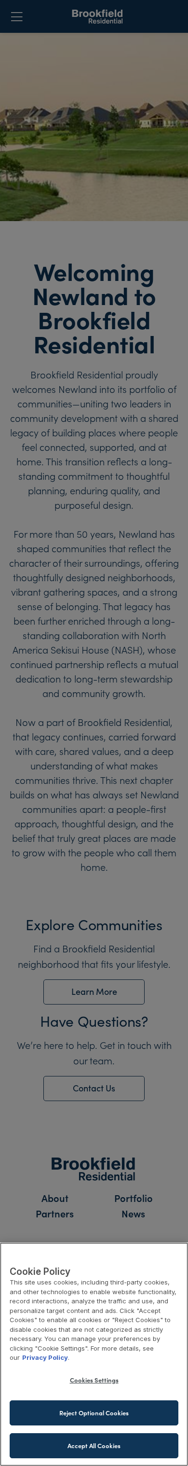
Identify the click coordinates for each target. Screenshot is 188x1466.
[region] (94, 1354)
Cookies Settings (94, 1380)
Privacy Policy (45, 1357)
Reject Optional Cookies (94, 1413)
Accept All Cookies (94, 1445)
